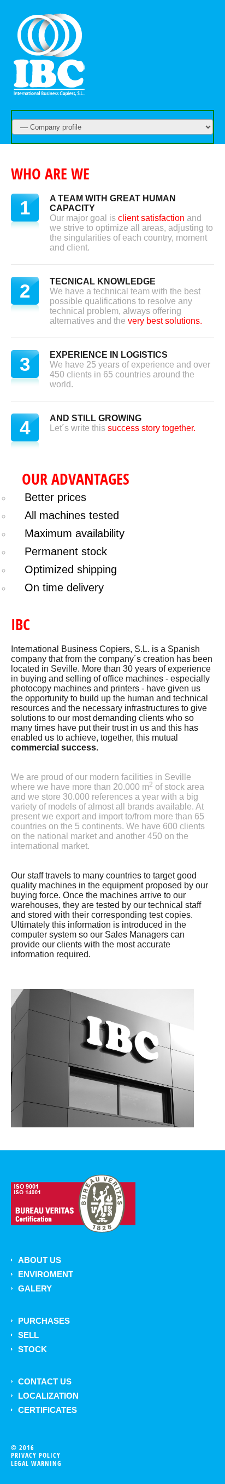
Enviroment (45, 1274)
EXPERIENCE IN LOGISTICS (109, 354)
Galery (35, 1288)
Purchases (44, 1320)
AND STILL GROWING (95, 418)
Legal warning (36, 1463)
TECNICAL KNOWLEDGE (103, 281)
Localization (48, 1395)
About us (39, 1260)
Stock (32, 1349)
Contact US (45, 1381)
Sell (28, 1335)
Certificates (47, 1410)
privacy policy (36, 1455)
